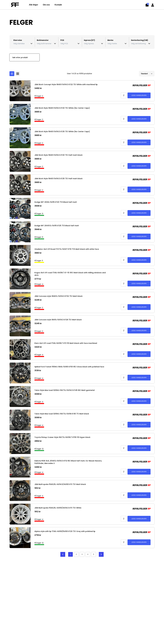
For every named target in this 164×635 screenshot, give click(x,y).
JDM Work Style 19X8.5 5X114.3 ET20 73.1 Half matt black (58, 155)
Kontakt (58, 5)
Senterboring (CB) (139, 40)
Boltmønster (43, 40)
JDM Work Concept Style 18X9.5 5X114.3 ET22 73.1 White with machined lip (66, 84)
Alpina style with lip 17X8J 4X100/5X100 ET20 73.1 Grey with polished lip (64, 531)
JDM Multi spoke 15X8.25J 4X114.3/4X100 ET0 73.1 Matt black (60, 484)
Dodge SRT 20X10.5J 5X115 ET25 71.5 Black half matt (56, 225)
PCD (62, 40)
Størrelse (17, 40)
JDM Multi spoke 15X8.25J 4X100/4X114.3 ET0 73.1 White (57, 508)
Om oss (46, 5)
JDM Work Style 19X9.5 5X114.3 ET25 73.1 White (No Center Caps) (62, 131)
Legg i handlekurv (139, 95)
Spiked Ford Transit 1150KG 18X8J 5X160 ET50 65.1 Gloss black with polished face (69, 366)
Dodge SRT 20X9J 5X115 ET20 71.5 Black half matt (55, 202)
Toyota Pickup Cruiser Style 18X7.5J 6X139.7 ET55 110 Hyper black (62, 437)
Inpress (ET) (89, 40)
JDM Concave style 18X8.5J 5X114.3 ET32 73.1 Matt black (58, 296)
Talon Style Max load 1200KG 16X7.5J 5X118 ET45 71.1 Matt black (61, 414)
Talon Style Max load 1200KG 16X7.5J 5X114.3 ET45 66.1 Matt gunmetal (64, 390)
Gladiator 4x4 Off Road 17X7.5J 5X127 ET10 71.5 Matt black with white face (66, 249)
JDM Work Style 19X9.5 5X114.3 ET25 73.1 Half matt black (58, 178)
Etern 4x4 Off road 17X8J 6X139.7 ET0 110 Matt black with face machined (65, 343)
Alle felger (33, 5)
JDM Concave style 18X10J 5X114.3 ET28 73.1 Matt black (58, 319)
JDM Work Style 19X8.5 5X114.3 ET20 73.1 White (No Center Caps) (62, 108)
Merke (110, 40)
